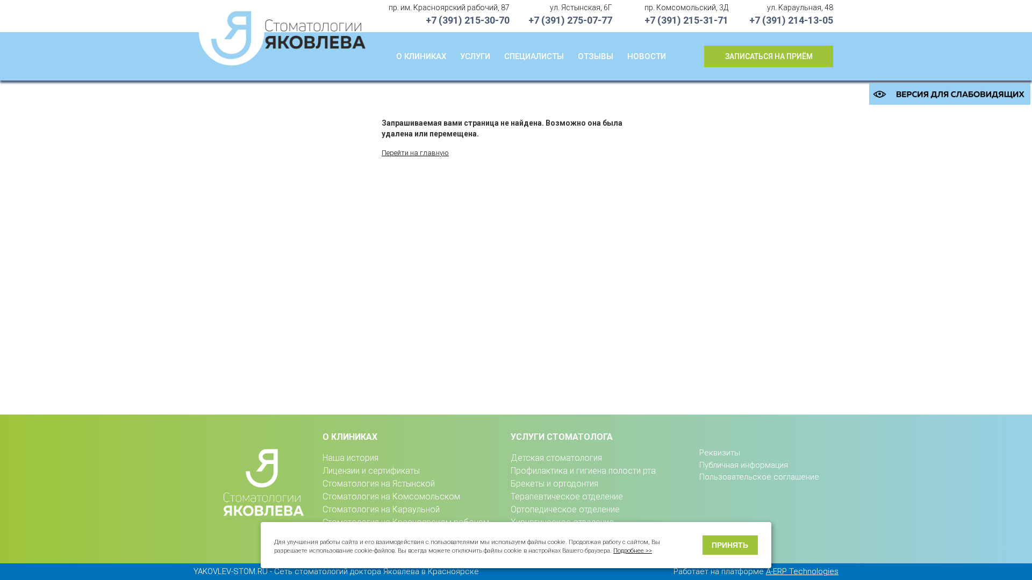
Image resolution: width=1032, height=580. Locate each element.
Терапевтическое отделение (567, 496)
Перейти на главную (415, 153)
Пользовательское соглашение (759, 477)
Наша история (350, 458)
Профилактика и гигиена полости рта (583, 471)
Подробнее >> (632, 550)
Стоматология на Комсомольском (391, 496)
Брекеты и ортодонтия (554, 484)
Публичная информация (743, 465)
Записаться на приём (769, 56)
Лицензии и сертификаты (371, 471)
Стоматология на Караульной (381, 509)
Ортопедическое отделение (565, 509)
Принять (730, 545)
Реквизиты (719, 453)
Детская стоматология (556, 458)
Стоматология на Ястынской (378, 484)
